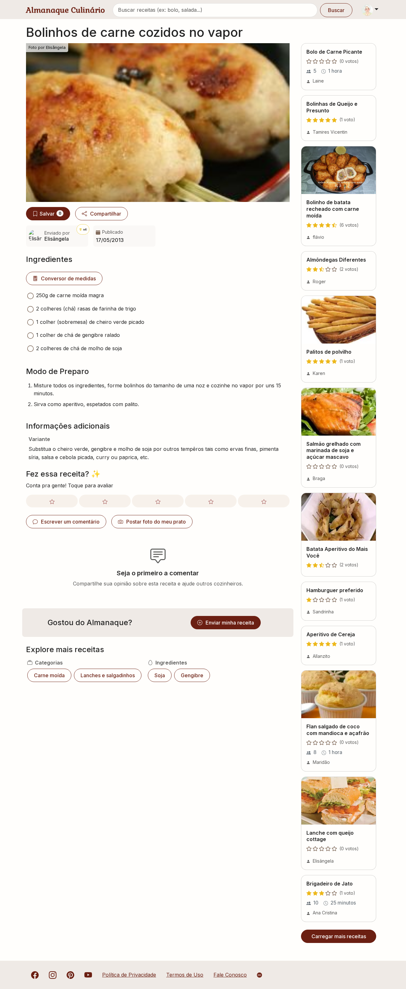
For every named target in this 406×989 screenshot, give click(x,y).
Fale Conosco (230, 975)
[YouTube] (88, 975)
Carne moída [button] (49, 675)
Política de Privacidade (129, 975)
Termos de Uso (184, 975)
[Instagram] (52, 975)
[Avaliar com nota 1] (52, 501)
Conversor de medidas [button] (68, 278)
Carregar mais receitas (338, 936)
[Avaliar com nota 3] (158, 501)
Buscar (336, 10)
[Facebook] (35, 975)
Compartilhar (105, 213)
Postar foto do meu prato (156, 521)
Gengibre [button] (192, 675)
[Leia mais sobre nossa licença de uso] (259, 975)
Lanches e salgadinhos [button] (108, 675)
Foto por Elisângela (47, 47)
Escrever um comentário (70, 521)
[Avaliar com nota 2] (105, 501)
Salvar (50, 213)
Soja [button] (159, 675)
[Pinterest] (70, 975)
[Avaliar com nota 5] (264, 501)
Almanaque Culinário (65, 10)
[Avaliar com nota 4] (211, 501)
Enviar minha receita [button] (230, 622)
